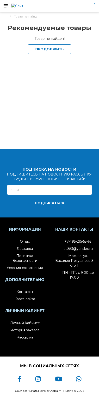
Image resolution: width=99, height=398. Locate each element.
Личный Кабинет (25, 323)
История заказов (24, 330)
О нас (25, 241)
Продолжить (49, 49)
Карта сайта (24, 299)
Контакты (25, 292)
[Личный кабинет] (85, 5)
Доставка (25, 248)
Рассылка (25, 337)
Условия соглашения (25, 268)
